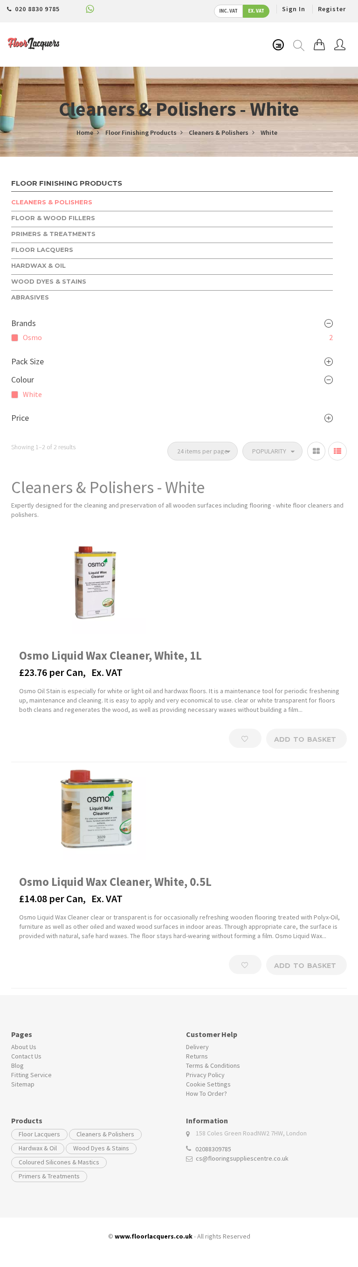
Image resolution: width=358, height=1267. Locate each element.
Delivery (197, 1047)
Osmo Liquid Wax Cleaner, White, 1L (110, 655)
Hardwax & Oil (38, 1148)
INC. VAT (228, 11)
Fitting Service (31, 1075)
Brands (23, 323)
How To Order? (206, 1093)
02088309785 (213, 1149)
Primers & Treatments (49, 1176)
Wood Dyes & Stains (101, 1148)
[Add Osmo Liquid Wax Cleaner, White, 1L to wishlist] (245, 738)
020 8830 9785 (37, 9)
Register (332, 9)
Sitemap (22, 1084)
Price (20, 418)
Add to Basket (305, 739)
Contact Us (26, 1056)
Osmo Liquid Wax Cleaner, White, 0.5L (115, 881)
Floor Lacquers (39, 1134)
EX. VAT (256, 11)
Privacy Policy (205, 1075)
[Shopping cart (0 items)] (319, 44)
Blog (17, 1065)
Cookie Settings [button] (208, 1084)
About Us (23, 1047)
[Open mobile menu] (278, 44)
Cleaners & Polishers (105, 1134)
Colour (22, 379)
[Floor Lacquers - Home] (33, 44)
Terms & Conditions (213, 1065)
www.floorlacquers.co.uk (154, 1236)
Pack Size (27, 361)
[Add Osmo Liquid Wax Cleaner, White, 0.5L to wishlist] (245, 964)
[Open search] (298, 45)
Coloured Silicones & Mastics (59, 1162)
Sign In (293, 9)
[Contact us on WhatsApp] (90, 11)
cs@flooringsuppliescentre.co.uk (242, 1158)
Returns (197, 1056)
